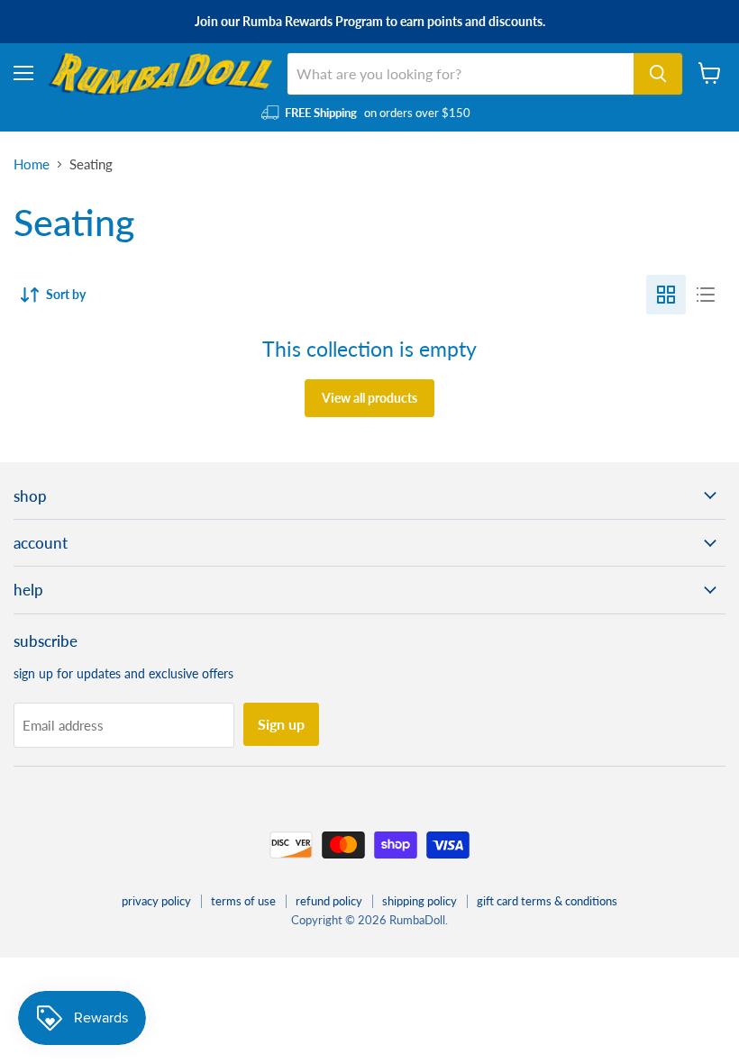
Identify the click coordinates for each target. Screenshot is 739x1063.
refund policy (329, 901)
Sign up (281, 723)
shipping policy (419, 901)
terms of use (243, 901)
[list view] (705, 294)
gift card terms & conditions (547, 901)
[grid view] (666, 294)
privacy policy (156, 901)
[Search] (658, 74)
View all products (369, 397)
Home (32, 164)
